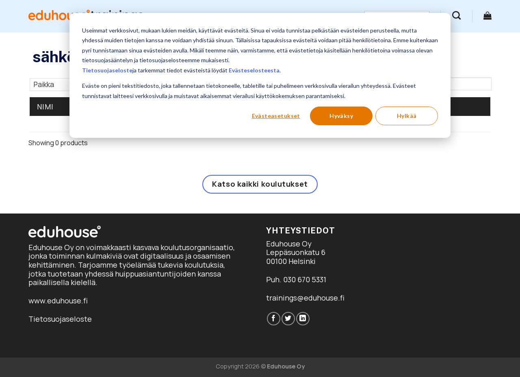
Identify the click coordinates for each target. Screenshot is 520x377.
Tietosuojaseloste (107, 70)
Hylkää (407, 115)
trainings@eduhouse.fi (305, 298)
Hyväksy (341, 115)
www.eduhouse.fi (58, 300)
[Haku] (456, 15)
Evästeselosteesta (254, 70)
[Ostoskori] (487, 15)
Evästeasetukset (276, 115)
